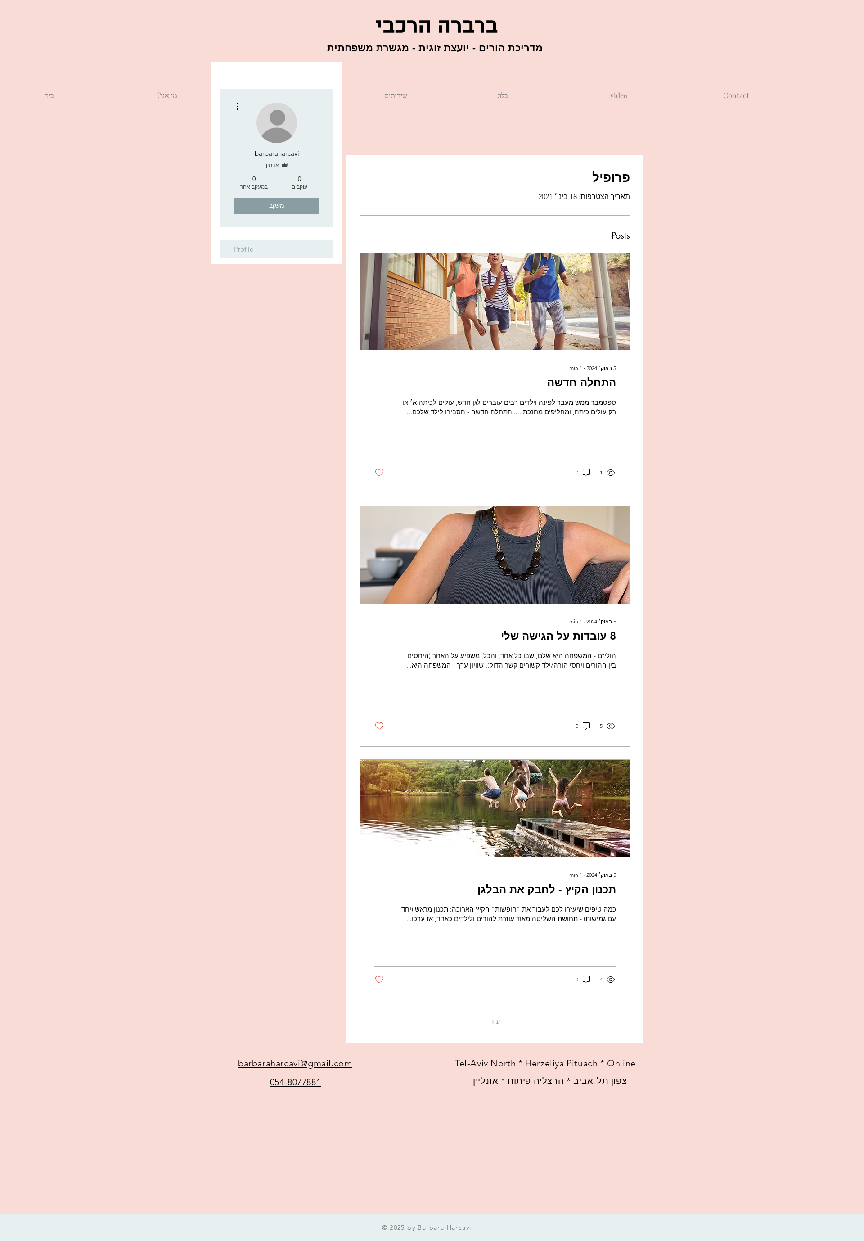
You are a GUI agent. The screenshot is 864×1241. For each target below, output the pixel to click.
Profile (243, 249)
